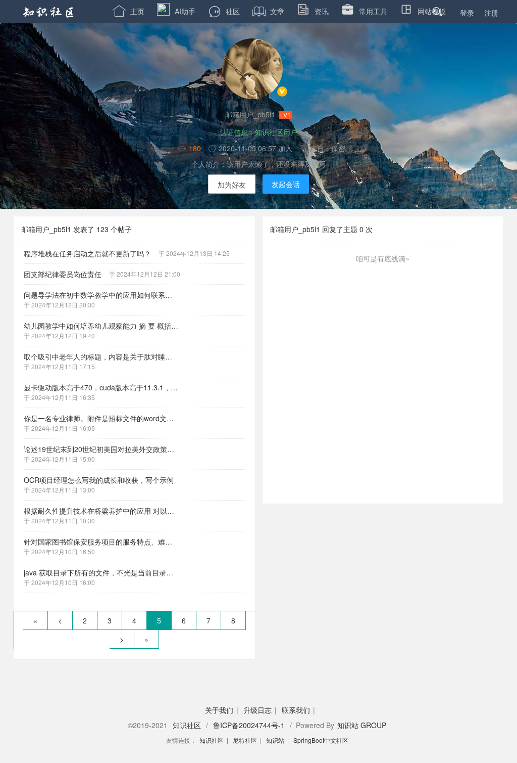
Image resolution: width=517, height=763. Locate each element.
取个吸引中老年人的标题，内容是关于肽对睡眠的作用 (105, 356)
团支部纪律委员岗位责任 (62, 274)
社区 (233, 11)
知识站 (275, 740)
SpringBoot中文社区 (320, 740)
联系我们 (296, 710)
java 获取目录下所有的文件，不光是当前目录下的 (102, 572)
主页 (128, 11)
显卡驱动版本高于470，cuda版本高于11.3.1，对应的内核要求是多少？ (105, 387)
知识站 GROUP (361, 725)
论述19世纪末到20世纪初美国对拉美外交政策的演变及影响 (105, 449)
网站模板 (432, 11)
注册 (491, 13)
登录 (467, 13)
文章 (268, 11)
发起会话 (286, 184)
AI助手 (185, 11)
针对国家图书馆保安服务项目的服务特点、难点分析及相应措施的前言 (105, 541)
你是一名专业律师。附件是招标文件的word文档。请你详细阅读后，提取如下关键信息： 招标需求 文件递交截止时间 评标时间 (105, 418)
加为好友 (232, 184)
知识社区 (187, 725)
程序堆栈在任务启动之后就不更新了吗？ (87, 253)
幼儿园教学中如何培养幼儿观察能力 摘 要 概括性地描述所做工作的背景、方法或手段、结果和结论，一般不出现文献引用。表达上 (105, 326)
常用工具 (373, 11)
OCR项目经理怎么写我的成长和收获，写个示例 (99, 480)
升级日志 (257, 710)
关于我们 (219, 710)
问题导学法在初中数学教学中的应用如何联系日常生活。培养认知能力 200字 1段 (105, 295)
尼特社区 (245, 740)
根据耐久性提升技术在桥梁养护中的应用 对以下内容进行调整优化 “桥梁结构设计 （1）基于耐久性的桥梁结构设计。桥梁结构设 (105, 511)
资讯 (322, 11)
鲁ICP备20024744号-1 (249, 725)
